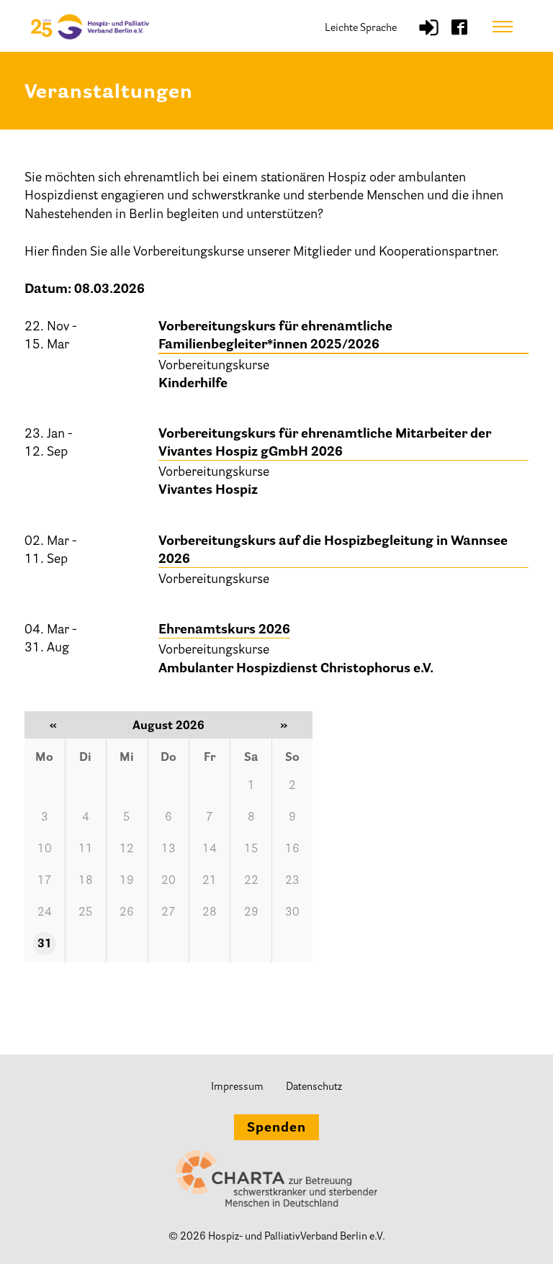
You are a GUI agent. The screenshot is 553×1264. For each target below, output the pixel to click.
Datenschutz (314, 1087)
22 (251, 881)
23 (292, 881)
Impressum (237, 1087)
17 (44, 881)
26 (127, 912)
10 (44, 849)
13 (168, 849)
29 (251, 912)
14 (209, 849)
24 (44, 912)
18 (85, 881)
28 (209, 912)
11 (85, 849)
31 (44, 944)
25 (85, 912)
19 (127, 881)
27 (168, 912)
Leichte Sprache (361, 28)
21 (209, 881)
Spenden (276, 1128)
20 (168, 881)
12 (127, 849)
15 (251, 849)
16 (292, 849)
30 (292, 912)
